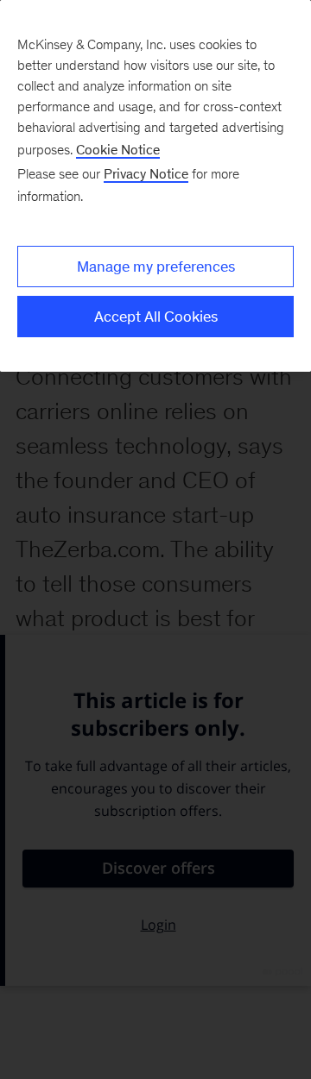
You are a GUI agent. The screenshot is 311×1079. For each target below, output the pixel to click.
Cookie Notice (118, 149)
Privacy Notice (146, 173)
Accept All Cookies (156, 316)
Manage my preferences (156, 266)
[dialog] (155, 186)
